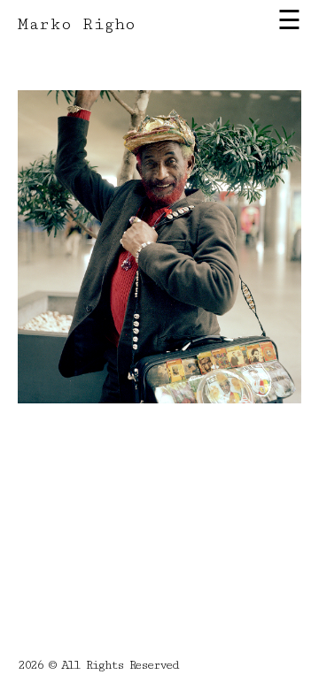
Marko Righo (77, 24)
